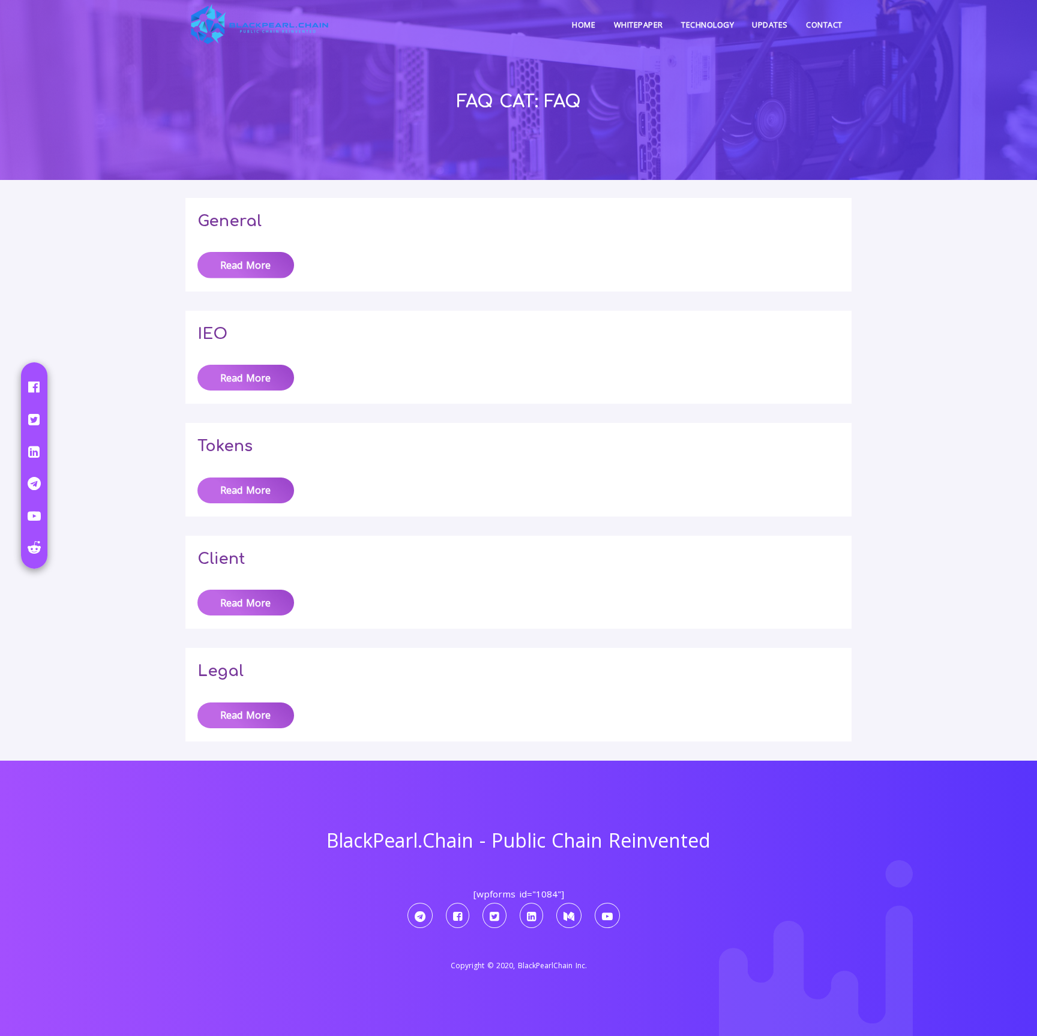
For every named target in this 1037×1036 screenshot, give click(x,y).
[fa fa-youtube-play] (607, 915)
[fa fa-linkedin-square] (531, 915)
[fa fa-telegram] (420, 915)
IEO (212, 334)
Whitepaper (638, 24)
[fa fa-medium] (569, 915)
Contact (824, 24)
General (229, 221)
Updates (770, 24)
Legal (220, 671)
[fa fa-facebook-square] (457, 915)
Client (221, 558)
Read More (245, 265)
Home (583, 24)
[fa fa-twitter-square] (494, 915)
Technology (707, 24)
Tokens (225, 446)
